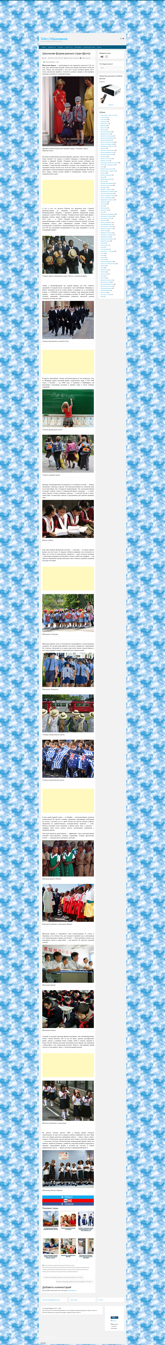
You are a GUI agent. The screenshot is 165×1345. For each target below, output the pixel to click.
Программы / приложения (107, 234)
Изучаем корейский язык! (107, 152)
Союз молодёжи (105, 249)
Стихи (102, 255)
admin (45, 58)
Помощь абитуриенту (106, 222)
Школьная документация (107, 284)
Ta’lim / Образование (54, 39)
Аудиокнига (104, 121)
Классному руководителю (107, 164)
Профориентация (105, 237)
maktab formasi (57, 1265)
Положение (103, 220)
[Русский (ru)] (102, 56)
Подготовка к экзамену (107, 216)
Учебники (60, 47)
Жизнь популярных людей (107, 142)
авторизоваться (72, 1290)
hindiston (50, 1265)
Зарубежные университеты (108, 146)
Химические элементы (106, 280)
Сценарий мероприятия (107, 261)
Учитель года (104, 274)
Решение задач (105, 245)
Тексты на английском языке (108, 263)
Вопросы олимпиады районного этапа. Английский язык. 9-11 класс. (63, 1277)
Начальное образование (107, 193)
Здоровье (103, 148)
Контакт (99, 47)
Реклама (103, 243)
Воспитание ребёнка (106, 131)
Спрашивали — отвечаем (107, 251)
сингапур (64, 1269)
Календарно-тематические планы (109, 162)
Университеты (52, 47)
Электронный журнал (106, 288)
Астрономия (104, 117)
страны (69, 1269)
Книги (102, 166)
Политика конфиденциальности (51, 1300)
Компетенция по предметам (108, 171)
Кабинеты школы (105, 160)
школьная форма (51, 1271)
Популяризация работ (106, 224)
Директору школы (105, 134)
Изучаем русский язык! (107, 154)
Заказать (111, 104)
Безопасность (104, 123)
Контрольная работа (106, 175)
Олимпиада (104, 204)
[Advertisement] (82, 20)
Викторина (103, 129)
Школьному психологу (106, 286)
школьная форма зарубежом (65, 1271)
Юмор (102, 296)
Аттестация (104, 119)
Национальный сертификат (108, 191)
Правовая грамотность (106, 228)
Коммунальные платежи (107, 169)
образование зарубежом (54, 1269)
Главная (43, 47)
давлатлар (63, 1267)
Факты (102, 276)
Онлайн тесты (69, 47)
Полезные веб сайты (106, 218)
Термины (103, 265)
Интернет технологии (106, 158)
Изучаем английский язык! (107, 150)
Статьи (102, 253)
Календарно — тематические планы (85, 47)
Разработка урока (105, 241)
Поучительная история (106, 226)
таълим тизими (76, 1269)
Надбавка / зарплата (106, 189)
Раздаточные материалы (107, 239)
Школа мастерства (105, 282)
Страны (102, 257)
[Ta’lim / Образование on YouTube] (123, 38)
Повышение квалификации (107, 214)
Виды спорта (104, 127)
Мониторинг (104, 187)
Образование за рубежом (72, 58)
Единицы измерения (106, 140)
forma (46, 1265)
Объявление (104, 202)
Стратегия (103, 259)
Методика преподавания (107, 183)
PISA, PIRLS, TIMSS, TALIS (108, 115)
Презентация (104, 230)
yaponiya (47, 1267)
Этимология (104, 292)
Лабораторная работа (106, 179)
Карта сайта (74, 1300)
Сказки (102, 247)
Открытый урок (104, 210)
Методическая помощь (107, 185)
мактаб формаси (75, 1267)
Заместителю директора (107, 144)
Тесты (102, 267)
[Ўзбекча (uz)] (106, 56)
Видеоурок (103, 125)
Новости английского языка (108, 195)
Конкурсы (103, 173)
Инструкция (104, 156)
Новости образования (106, 197)
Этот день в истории (106, 294)
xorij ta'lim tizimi (66, 1265)
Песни (102, 212)
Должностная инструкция (107, 136)
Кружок (102, 177)
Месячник (103, 181)
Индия (68, 1267)
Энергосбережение (105, 290)
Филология (103, 278)
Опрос (102, 206)
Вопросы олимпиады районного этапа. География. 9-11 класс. (74, 1281)
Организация (104, 208)
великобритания (55, 1267)
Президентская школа (106, 232)
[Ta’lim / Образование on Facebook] (121, 38)
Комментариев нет (86, 58)
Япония (75, 1271)
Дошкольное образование (107, 138)
